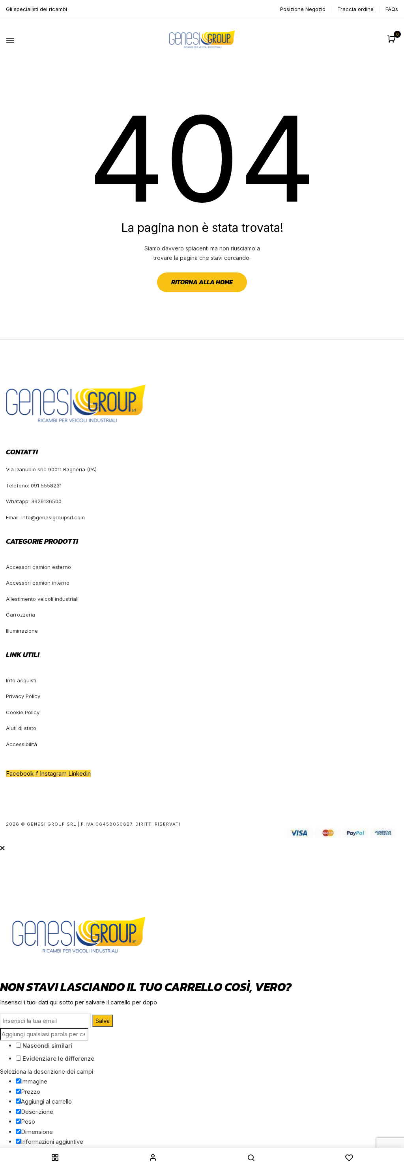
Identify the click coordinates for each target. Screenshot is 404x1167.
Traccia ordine (355, 9)
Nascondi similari (46, 1045)
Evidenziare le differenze (57, 1058)
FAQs (391, 9)
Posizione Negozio (302, 9)
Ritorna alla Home (202, 282)
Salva (102, 1020)
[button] (392, 39)
